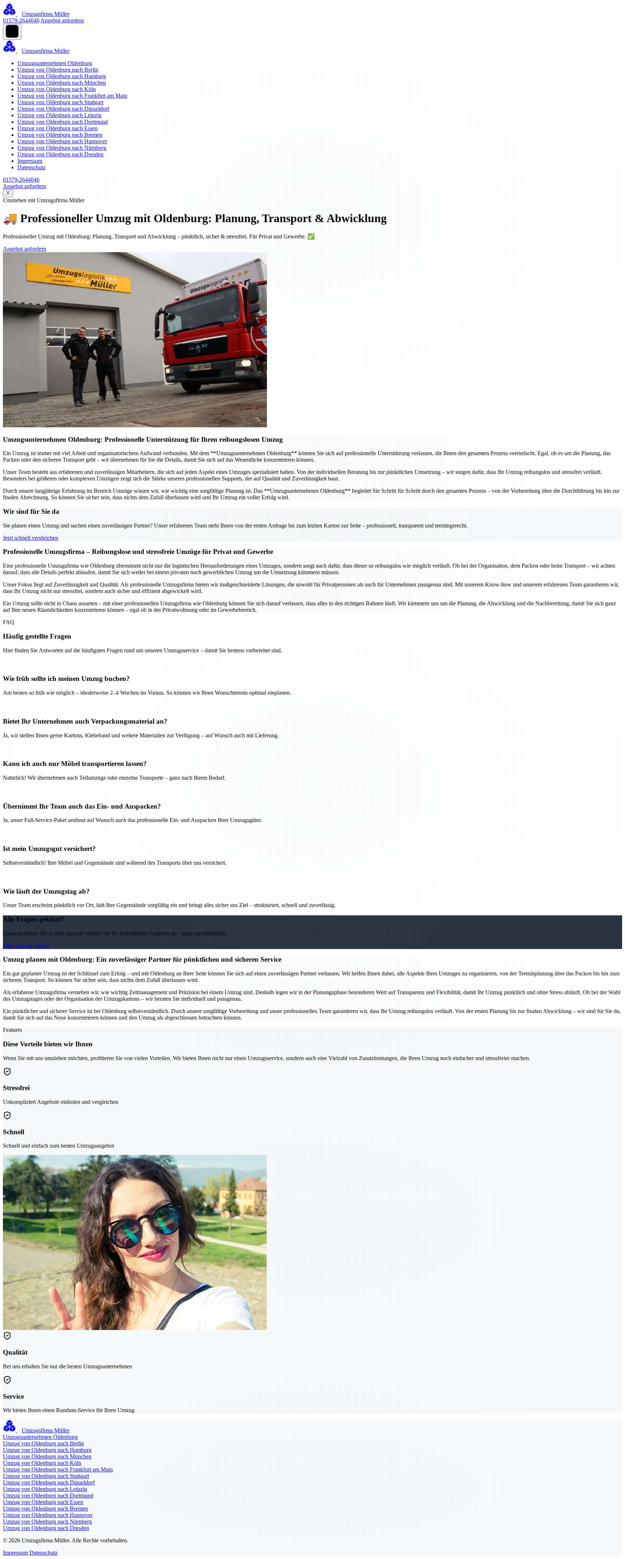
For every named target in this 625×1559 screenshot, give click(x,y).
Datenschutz (31, 167)
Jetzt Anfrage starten (26, 945)
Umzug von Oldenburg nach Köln (56, 89)
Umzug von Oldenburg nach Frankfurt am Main (72, 96)
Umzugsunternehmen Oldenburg (54, 63)
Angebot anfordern (62, 20)
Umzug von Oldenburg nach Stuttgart (60, 102)
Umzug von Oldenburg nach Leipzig (59, 115)
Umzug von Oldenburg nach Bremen (59, 135)
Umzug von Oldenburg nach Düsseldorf (63, 109)
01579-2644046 (21, 20)
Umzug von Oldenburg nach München (61, 83)
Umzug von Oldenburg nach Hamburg (61, 76)
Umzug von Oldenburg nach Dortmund (62, 122)
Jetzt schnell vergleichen (30, 538)
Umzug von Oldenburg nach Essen (57, 128)
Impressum (29, 161)
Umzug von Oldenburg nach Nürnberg (61, 148)
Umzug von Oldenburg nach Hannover (62, 141)
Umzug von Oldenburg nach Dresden (60, 154)
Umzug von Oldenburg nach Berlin (57, 70)
